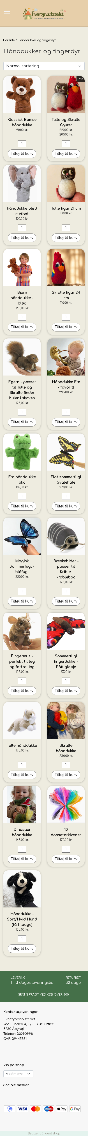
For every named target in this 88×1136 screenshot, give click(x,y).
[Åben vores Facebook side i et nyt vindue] (7, 1095)
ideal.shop (52, 1133)
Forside (9, 40)
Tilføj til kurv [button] (22, 154)
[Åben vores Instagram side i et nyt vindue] (17, 1095)
